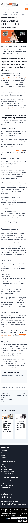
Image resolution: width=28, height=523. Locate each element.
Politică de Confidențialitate (15, 509)
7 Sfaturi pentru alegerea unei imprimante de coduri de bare (7, 397)
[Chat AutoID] (26, 521)
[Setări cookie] (19, 521)
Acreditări (3, 457)
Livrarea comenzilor (6, 480)
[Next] (24, 426)
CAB (16, 107)
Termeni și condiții (10, 511)
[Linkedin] (10, 497)
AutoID (2, 12)
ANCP (17, 511)
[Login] (21, 4)
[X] (5, 497)
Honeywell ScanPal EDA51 (21, 395)
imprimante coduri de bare (8, 387)
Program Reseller (5, 483)
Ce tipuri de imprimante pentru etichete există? (20, 425)
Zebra (9, 107)
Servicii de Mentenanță (7, 471)
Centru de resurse (6, 464)
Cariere (3, 455)
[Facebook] (2, 497)
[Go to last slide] (4, 426)
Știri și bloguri (4, 453)
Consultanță (4, 490)
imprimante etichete (20, 387)
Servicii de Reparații (6, 469)
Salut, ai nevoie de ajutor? (21, 518)
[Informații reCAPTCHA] (21, 521)
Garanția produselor (6, 487)
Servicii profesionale (6, 467)
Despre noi (4, 450)
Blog (6, 12)
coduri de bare (19, 150)
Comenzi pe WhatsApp (7, 473)
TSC (12, 107)
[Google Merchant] (24, 521)
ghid (18, 350)
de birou (9, 335)
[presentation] (7, 416)
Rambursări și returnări (7, 485)
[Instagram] (7, 497)
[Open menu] (17, 5)
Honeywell (4, 107)
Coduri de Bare (11, 12)
